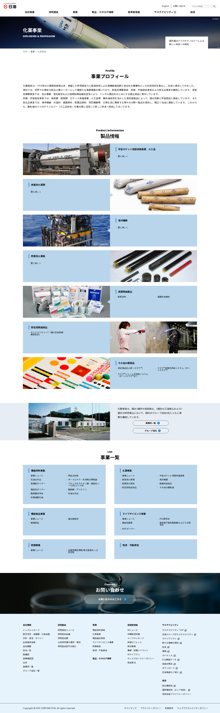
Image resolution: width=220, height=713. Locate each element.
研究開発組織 (64, 634)
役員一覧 (27, 650)
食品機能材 (73, 518)
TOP (25, 51)
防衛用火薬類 (128, 483)
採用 (164, 680)
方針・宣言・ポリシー (33, 638)
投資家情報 (132, 625)
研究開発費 (63, 638)
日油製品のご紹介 (170, 672)
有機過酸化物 (37, 497)
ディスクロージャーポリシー (140, 658)
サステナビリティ (170, 625)
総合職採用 (167, 685)
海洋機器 (164, 479)
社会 (164, 647)
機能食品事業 (38, 513)
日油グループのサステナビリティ (177, 634)
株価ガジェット (134, 642)
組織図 (26, 654)
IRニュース (132, 630)
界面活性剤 (73, 475)
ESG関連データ (169, 659)
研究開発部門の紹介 (67, 646)
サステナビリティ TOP (173, 630)
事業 (32, 51)
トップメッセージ (31, 630)
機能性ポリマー (38, 489)
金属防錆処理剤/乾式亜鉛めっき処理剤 (83, 551)
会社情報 (27, 625)
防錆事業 (35, 545)
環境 (164, 651)
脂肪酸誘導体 (37, 493)
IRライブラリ (133, 654)
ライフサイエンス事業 (134, 513)
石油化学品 (36, 479)
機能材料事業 (38, 470)
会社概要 (27, 646)
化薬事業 (127, 470)
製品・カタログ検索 (102, 658)
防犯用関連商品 (129, 487)
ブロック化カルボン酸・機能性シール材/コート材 (83, 484)
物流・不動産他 (130, 545)
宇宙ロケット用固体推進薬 (172, 475)
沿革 (25, 662)
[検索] (214, 6)
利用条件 (169, 708)
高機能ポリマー (38, 483)
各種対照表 (167, 663)
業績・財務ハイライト (137, 650)
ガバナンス (167, 655)
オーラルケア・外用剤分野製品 (82, 479)
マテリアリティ (169, 638)
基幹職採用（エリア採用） (174, 689)
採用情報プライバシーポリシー (176, 694)
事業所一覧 (28, 666)
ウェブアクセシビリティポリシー (192, 708)
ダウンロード (168, 668)
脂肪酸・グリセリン (77, 489)
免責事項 (131, 662)
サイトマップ (130, 708)
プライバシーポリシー (150, 708)
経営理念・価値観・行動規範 (36, 634)
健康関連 (35, 522)
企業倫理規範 (29, 642)
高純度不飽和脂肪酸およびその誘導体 (175, 523)
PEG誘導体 (165, 518)
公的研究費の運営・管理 (69, 642)
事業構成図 (28, 658)
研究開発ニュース (66, 630)
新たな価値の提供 (170, 642)
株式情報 (131, 646)
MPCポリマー (128, 528)
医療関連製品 (166, 483)
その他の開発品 (167, 487)
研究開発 (62, 625)
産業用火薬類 (128, 479)
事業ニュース (37, 475)
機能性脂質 (127, 522)
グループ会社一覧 (31, 670)
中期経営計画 (133, 634)
